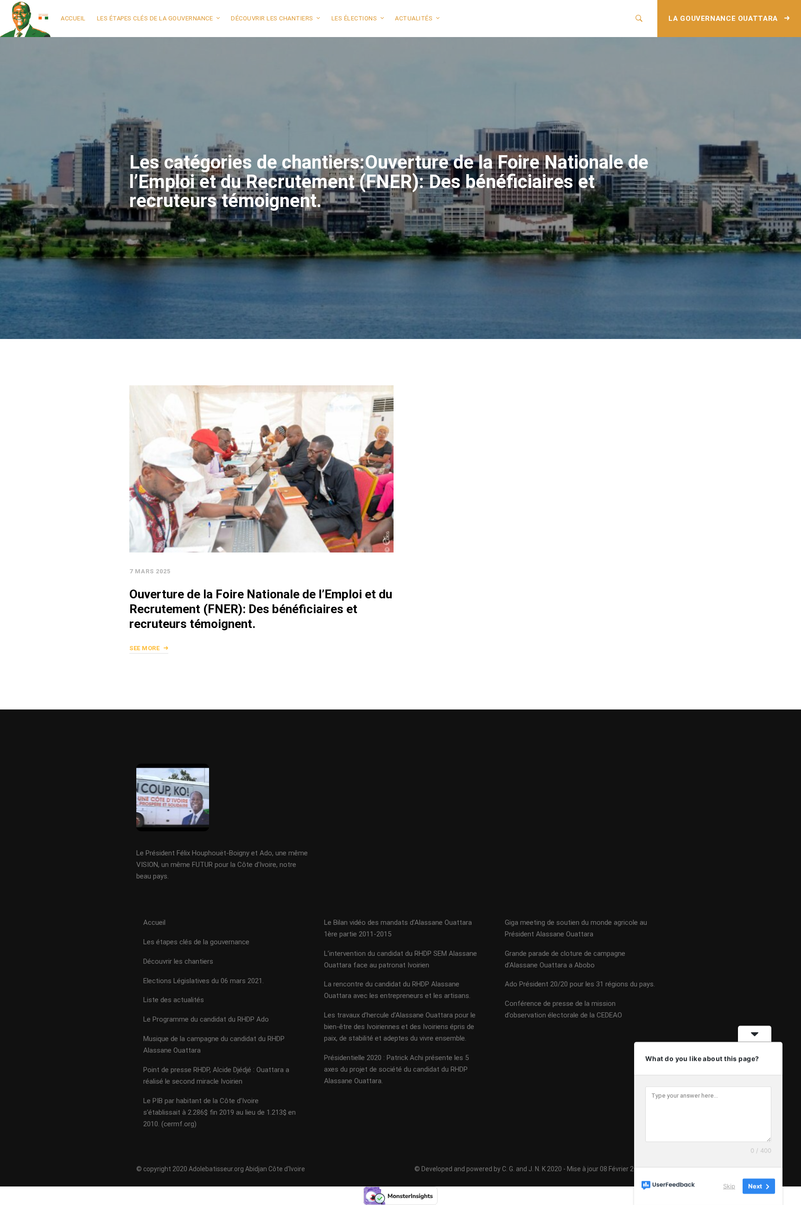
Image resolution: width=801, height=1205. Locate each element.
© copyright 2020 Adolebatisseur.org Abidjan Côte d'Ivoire (220, 1169)
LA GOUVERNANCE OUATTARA (724, 18)
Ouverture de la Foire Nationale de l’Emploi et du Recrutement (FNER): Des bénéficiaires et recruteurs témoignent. (260, 609)
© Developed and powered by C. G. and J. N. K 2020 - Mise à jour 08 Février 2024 (529, 1169)
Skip (729, 1186)
